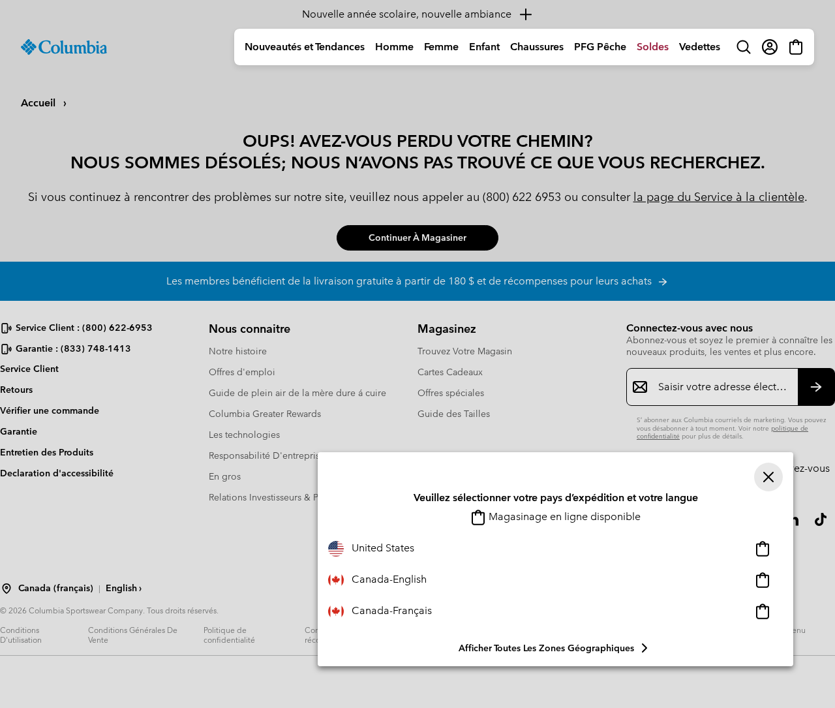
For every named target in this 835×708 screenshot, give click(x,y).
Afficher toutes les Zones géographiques (546, 648)
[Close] (768, 477)
